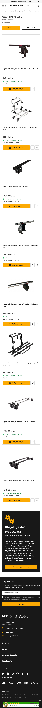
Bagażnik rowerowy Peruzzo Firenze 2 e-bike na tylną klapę (20, 128)
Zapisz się (21, 604)
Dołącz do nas (8, 581)
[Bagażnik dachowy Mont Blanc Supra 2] (21, 168)
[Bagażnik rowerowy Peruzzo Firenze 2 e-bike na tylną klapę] (21, 109)
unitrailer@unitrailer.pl (11, 636)
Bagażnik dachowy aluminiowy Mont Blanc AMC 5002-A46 (20, 246)
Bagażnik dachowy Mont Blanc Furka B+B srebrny (19, 422)
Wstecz (6, 11)
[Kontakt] (21, 616)
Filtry (9, 27)
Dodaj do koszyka (17, 88)
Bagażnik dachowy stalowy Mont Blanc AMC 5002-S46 (20, 69)
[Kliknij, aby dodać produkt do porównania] (37, 89)
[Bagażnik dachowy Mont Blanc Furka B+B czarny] (21, 462)
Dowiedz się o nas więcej (21, 567)
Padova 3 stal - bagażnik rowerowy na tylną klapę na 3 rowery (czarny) (20, 364)
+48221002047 (9, 632)
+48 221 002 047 (27, 2)
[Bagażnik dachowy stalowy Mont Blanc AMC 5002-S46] (21, 51)
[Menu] (39, 6)
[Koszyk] (33, 6)
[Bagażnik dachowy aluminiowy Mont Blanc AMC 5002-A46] (21, 227)
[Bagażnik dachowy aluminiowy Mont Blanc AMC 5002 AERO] (21, 286)
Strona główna (14, 11)
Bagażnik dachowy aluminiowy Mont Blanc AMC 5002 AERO (20, 305)
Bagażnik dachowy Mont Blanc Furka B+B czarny (18, 480)
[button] (40, 700)
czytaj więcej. (25, 600)
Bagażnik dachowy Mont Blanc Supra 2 (15, 186)
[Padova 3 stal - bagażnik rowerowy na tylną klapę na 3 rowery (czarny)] (21, 345)
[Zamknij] (38, 2)
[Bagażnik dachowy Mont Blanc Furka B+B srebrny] (21, 404)
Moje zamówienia (9, 654)
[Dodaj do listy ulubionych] (32, 89)
